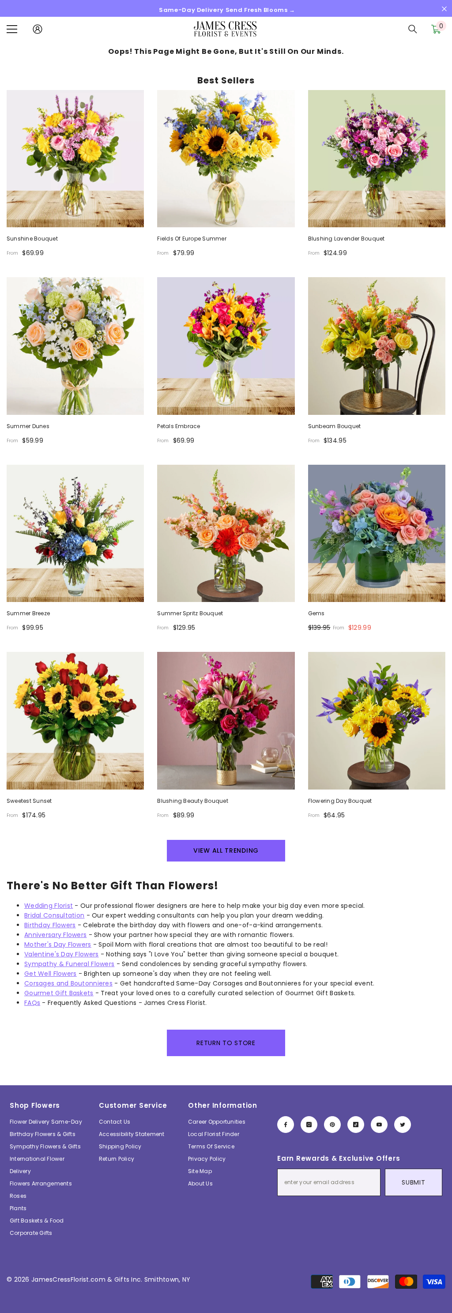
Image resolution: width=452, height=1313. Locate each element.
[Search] (412, 29)
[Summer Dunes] (75, 345)
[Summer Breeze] (75, 533)
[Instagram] (309, 1124)
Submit (413, 1182)
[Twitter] (402, 1124)
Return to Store (226, 1042)
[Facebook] (285, 1124)
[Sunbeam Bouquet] (376, 345)
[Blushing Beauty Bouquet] (225, 720)
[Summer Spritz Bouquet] (225, 533)
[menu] (12, 29)
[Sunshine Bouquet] (75, 158)
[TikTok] (355, 1124)
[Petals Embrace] (225, 345)
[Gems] (376, 533)
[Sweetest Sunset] (75, 720)
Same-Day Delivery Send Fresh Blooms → (227, 10)
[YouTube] (379, 1124)
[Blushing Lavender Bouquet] (376, 158)
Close (444, 9)
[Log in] (37, 29)
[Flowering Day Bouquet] (376, 720)
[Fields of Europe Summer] (225, 158)
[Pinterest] (332, 1124)
